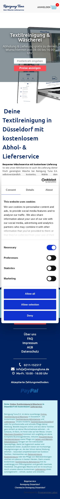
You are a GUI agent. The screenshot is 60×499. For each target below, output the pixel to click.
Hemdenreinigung (12, 439)
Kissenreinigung (11, 456)
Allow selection (30, 304)
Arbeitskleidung (11, 441)
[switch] (51, 258)
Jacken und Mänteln (43, 439)
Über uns (30, 334)
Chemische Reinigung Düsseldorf (30, 487)
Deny (30, 315)
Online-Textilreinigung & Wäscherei (26, 404)
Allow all (30, 293)
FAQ (30, 338)
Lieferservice (36, 406)
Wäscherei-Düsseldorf (13, 434)
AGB (30, 347)
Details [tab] (30, 189)
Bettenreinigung (35, 454)
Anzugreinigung (45, 436)
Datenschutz (30, 351)
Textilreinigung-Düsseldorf (42, 421)
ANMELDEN (43, 7)
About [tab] (49, 189)
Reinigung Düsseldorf (30, 484)
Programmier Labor (48, 492)
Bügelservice (30, 481)
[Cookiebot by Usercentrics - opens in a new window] (42, 180)
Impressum (30, 343)
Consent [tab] (11, 189)
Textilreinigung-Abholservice (28, 419)
